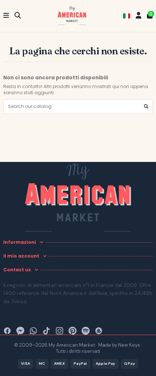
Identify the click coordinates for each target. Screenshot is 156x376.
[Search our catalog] (146, 107)
